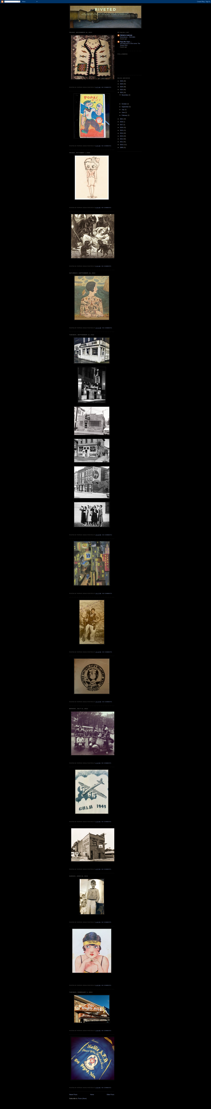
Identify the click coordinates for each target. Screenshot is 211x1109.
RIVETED (105, 9)
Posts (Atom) (82, 1098)
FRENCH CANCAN (126, 35)
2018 (121, 122)
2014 (121, 133)
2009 (121, 147)
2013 (121, 136)
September (125, 107)
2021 (121, 119)
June (123, 112)
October (124, 104)
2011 (121, 142)
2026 (121, 81)
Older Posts (110, 1094)
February (125, 115)
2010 (121, 144)
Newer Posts (73, 1094)
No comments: (107, 87)
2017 (121, 124)
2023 (121, 89)
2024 (121, 87)
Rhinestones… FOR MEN (127, 37)
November (125, 95)
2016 (121, 127)
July (123, 109)
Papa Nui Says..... (126, 42)
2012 (121, 139)
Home (92, 1094)
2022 (121, 92)
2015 (121, 130)
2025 (121, 84)
